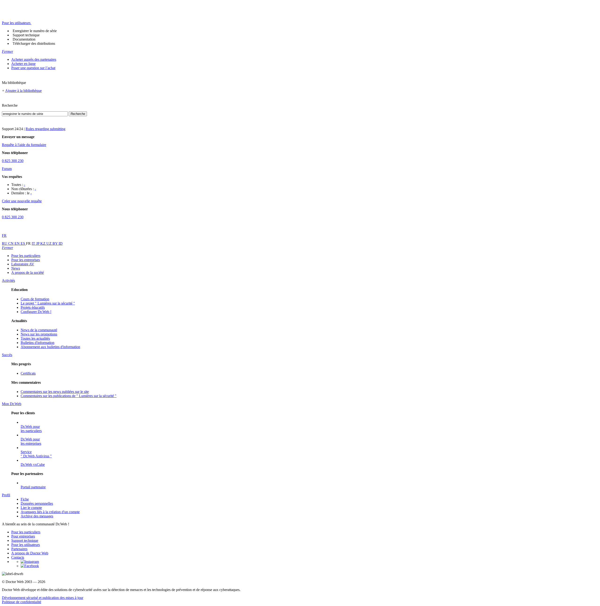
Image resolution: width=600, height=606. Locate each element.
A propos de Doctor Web (29, 553)
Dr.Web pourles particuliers (31, 429)
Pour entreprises (23, 536)
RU (5, 243)
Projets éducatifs (33, 307)
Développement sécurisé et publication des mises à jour (42, 598)
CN (11, 243)
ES (23, 243)
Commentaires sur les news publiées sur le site (55, 392)
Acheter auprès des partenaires (33, 59)
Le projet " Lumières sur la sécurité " (48, 303)
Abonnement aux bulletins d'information (50, 347)
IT (34, 243)
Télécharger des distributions (34, 43)
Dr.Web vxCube (33, 465)
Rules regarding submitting (45, 129)
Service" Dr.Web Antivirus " (36, 454)
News (15, 268)
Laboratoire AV (22, 264)
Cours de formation (35, 299)
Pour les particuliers (25, 256)
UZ (49, 243)
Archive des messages (37, 516)
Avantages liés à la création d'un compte (50, 512)
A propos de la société (27, 273)
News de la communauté (39, 330)
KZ (43, 243)
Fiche (25, 499)
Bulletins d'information (37, 343)
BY (55, 243)
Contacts (17, 557)
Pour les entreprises (25, 260)
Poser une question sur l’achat (33, 68)
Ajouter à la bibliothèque (23, 91)
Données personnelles (37, 503)
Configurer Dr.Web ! (36, 312)
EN (18, 243)
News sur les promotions (39, 334)
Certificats (28, 373)
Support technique (26, 35)
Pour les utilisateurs (25, 545)
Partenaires (19, 549)
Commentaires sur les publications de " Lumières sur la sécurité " (68, 396)
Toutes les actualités (35, 338)
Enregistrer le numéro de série (35, 31)
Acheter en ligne (23, 64)
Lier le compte (31, 508)
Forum (7, 169)
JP (38, 243)
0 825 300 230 (12, 161)
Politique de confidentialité (21, 602)
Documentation (24, 39)
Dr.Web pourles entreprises (31, 441)
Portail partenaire (33, 487)
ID (61, 243)
